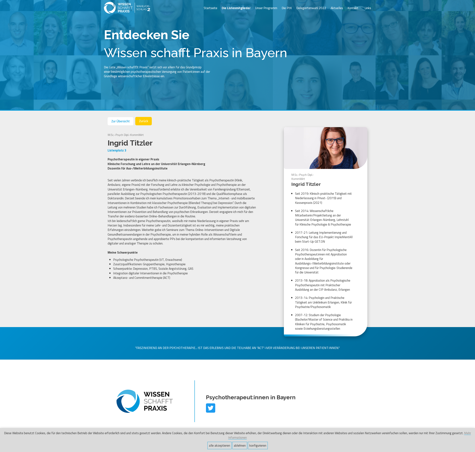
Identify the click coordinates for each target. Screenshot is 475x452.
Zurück (143, 121)
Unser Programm (266, 8)
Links (368, 8)
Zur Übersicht (120, 121)
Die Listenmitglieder (236, 8)
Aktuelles (337, 8)
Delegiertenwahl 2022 (311, 8)
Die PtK (287, 8)
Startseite (210, 8)
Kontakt (353, 8)
